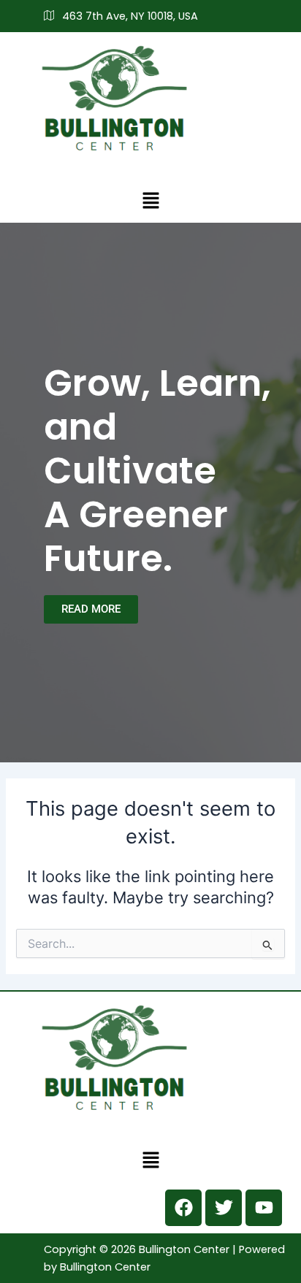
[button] (150, 200)
